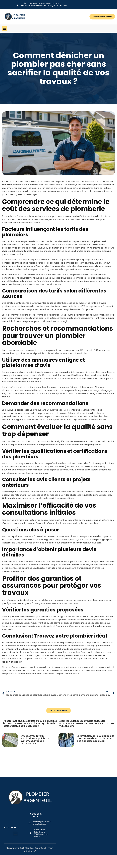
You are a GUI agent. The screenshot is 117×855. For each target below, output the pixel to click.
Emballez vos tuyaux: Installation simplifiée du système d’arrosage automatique (35, 739)
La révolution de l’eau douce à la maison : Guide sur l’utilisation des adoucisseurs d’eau (95, 738)
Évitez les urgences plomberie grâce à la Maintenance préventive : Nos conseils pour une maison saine (86, 723)
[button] (4, 28)
